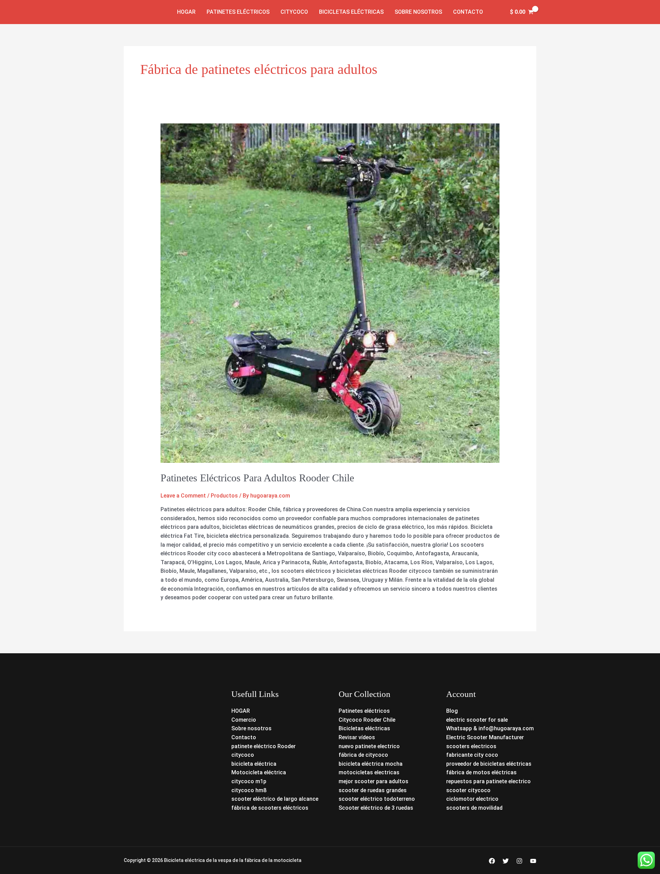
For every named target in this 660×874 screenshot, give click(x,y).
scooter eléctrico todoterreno (377, 799)
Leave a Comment (183, 495)
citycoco (242, 755)
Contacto (468, 12)
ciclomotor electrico (472, 799)
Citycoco (294, 12)
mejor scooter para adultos (373, 781)
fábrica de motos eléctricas (481, 772)
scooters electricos (471, 746)
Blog (452, 711)
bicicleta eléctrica (253, 764)
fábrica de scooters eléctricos (269, 808)
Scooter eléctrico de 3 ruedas (376, 808)
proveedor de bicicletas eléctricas (488, 764)
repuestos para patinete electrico (488, 781)
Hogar (186, 12)
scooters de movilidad (474, 808)
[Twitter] (506, 861)
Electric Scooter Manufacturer (485, 737)
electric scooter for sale (477, 720)
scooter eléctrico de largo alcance (274, 799)
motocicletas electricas (369, 772)
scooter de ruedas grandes (373, 790)
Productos (224, 495)
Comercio (243, 720)
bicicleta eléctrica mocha (371, 764)
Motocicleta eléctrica (258, 772)
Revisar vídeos (357, 737)
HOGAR (240, 711)
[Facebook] (492, 861)
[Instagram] (519, 861)
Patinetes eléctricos (238, 12)
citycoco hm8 (248, 790)
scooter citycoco (468, 790)
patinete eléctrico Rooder (263, 746)
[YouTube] (533, 861)
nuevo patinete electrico (369, 746)
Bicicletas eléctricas (351, 12)
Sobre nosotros (418, 12)
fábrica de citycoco (363, 755)
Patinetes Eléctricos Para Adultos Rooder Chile (257, 477)
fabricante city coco (472, 755)
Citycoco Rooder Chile (367, 720)
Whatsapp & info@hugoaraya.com (490, 728)
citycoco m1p (248, 781)
